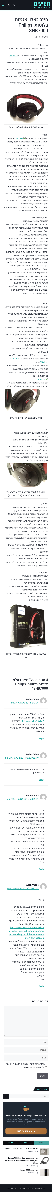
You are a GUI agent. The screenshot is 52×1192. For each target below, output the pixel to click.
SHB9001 (14, 55)
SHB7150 (41, 379)
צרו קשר (23, 1188)
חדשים (26, 1143)
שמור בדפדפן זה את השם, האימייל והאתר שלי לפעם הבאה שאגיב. (25, 1065)
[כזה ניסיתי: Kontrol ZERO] (44, 1172)
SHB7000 (19, 138)
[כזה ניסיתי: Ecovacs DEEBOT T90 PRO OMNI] (44, 1151)
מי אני (30, 1188)
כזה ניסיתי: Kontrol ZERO (29, 1170)
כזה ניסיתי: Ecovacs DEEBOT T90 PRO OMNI (21, 1149)
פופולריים (41, 1143)
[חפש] (6, 1096)
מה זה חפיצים (40, 1188)
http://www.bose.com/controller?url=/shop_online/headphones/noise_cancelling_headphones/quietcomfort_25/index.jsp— (26, 933)
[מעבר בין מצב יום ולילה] (9, 5)
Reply (41, 738)
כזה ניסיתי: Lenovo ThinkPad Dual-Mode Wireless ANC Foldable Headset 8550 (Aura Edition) (21, 1160)
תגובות (10, 1143)
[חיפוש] (14, 5)
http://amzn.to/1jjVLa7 (32, 721)
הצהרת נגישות (12, 1188)
